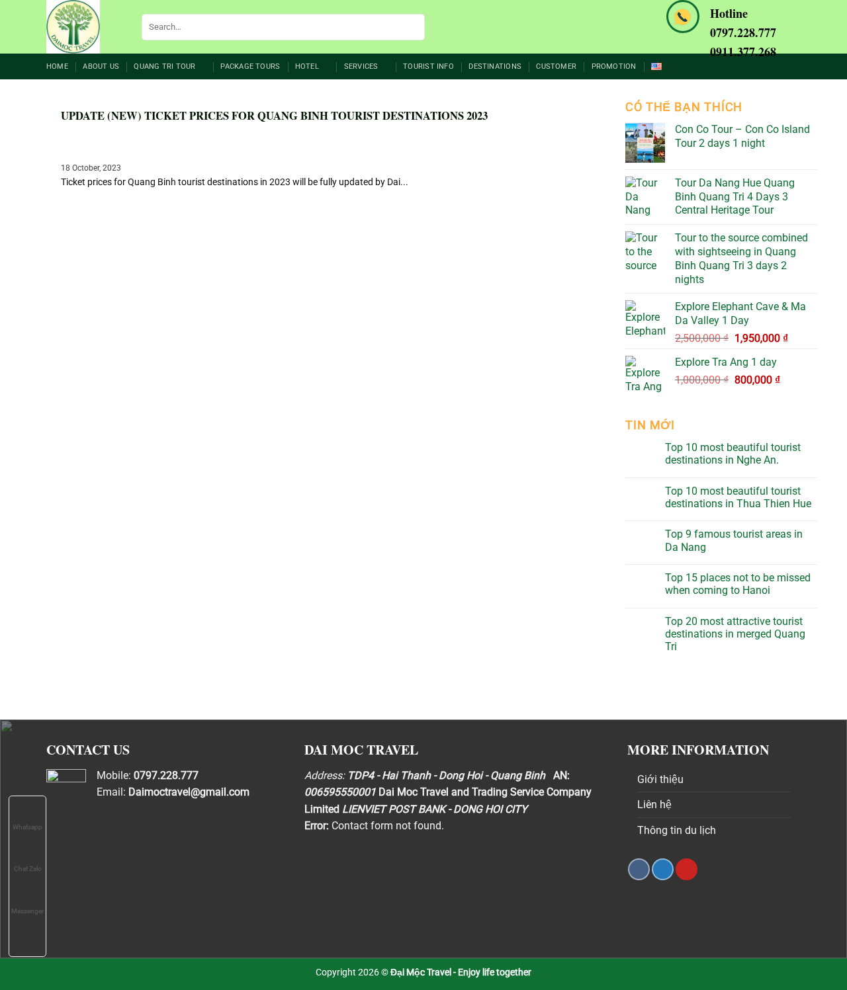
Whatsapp (27, 827)
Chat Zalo (28, 868)
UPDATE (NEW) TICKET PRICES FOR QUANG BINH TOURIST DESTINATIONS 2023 (274, 116)
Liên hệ (654, 804)
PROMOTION (614, 66)
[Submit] (413, 27)
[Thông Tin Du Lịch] (84, 27)
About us (101, 66)
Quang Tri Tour (164, 66)
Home (57, 66)
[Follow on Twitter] (663, 869)
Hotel (307, 66)
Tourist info (428, 66)
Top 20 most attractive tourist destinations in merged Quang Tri (735, 634)
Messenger (27, 911)
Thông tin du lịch (676, 830)
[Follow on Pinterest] (686, 869)
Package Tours (250, 66)
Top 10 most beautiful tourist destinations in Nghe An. (733, 453)
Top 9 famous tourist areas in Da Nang (734, 540)
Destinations (494, 66)
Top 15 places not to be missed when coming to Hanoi (738, 584)
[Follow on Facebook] (639, 869)
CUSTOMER (556, 66)
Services (361, 66)
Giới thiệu (660, 779)
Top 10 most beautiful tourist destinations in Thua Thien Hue (738, 497)
